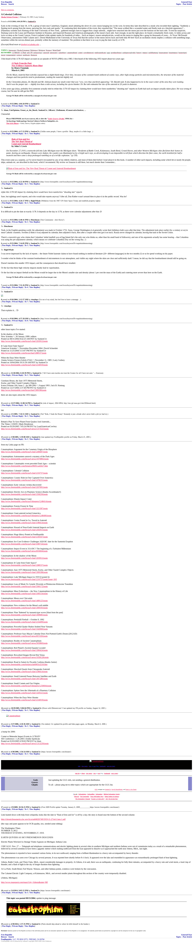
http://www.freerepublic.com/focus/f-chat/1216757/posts (24, 473)
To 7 (26, 302)
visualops (34, 300)
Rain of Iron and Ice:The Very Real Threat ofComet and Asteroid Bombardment (26, 141)
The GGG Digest (12, 123)
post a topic (114, 773)
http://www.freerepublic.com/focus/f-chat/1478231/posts (24, 480)
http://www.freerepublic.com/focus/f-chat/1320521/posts (24, 693)
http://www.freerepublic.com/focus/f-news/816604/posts (24, 551)
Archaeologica (82, 794)
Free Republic (6, 2)
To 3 (26, 893)
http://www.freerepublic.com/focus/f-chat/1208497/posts (24, 452)
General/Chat (186, 2)
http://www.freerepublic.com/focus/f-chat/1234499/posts (24, 622)
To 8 (26, 321)
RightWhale (35, 201)
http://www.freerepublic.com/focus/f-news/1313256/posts (25, 743)
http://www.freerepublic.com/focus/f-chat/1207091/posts (24, 487)
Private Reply (17, 106)
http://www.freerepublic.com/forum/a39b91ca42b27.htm (24, 466)
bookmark (107, 773)
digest (83, 773)
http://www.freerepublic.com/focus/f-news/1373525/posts (25, 429)
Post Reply (6, 106)
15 (2, 724)
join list (77, 773)
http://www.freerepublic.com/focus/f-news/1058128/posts (25, 657)
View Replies (30, 106)
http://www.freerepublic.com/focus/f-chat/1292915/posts (24, 530)
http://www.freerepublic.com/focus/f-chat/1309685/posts (24, 615)
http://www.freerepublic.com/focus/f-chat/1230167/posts (24, 537)
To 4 (26, 287)
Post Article (187, 4)
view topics (89, 773)
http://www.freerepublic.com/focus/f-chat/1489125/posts (24, 601)
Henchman (35, 220)
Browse (4, 4)
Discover (76, 796)
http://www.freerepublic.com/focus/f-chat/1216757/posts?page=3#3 (29, 579)
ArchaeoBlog (91, 794)
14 (2, 708)
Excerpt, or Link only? (97, 799)
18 (2, 891)
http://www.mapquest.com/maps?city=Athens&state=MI (24, 882)
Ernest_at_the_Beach (131, 789)
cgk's (107, 799)
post (99, 773)
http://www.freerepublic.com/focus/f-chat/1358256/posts (24, 494)
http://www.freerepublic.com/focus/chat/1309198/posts (23, 390)
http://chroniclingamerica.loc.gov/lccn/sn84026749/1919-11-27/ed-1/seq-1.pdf (33, 819)
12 (2, 414)
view (94, 773)
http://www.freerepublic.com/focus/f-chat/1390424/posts (24, 650)
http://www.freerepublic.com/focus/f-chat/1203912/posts (24, 341)
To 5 (26, 245)
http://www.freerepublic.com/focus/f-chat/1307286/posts (24, 679)
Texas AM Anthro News (96, 796)
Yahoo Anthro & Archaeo (112, 796)
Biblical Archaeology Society (112, 794)
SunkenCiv (35, 104)
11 (2, 403)
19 (2, 924)
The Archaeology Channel (82, 799)
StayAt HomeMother (116, 789)
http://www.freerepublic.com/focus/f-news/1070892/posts (25, 459)
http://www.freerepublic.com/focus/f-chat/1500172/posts (24, 586)
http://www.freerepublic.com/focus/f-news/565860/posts (24, 643)
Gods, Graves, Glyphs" (56, 119)
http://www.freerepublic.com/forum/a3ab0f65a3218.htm (24, 664)
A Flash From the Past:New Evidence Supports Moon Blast (27, 64)
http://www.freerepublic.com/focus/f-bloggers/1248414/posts (26, 501)
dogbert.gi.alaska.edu (30, 44)
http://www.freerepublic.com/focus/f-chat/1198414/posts (24, 523)
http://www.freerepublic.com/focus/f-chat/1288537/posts (24, 565)
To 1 (26, 134)
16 (2, 752)
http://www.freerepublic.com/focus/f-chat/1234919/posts (24, 365)
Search (11, 4)
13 (2, 437)
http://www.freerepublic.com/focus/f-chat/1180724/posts (24, 544)
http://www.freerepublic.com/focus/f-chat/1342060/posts (24, 629)
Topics (178, 4)
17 (2, 807)
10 (2, 373)
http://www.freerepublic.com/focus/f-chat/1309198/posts (24, 572)
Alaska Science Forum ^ (10, 17)
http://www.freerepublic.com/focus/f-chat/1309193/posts (24, 608)
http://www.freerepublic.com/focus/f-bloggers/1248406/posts (26, 515)
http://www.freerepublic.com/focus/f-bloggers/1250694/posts (26, 686)
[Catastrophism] (13, 716)
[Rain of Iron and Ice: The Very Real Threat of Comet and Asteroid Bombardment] (41, 168)
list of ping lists (113, 799)
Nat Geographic (84, 796)
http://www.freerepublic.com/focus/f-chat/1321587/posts (24, 508)
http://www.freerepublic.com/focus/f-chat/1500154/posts (24, 593)
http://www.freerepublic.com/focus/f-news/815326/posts (24, 636)
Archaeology (99, 794)
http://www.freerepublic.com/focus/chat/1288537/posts (23, 353)
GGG (96, 789)
